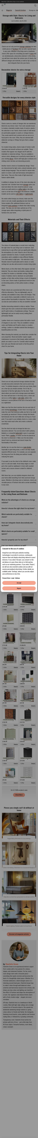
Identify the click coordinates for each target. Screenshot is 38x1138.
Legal (12, 578)
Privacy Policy (6, 578)
